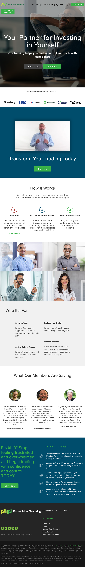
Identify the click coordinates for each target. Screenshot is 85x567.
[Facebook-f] (2, 528)
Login (67, 4)
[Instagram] (16, 528)
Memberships (36, 4)
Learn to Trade (48, 532)
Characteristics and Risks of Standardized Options (69, 545)
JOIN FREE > (14, 233)
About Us (46, 523)
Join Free (77, 4)
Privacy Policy (19, 534)
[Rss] (13, 528)
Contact (45, 526)
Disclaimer (28, 534)
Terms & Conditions (7, 534)
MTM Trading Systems (53, 4)
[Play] (9, 528)
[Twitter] (6, 528)
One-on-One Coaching (51, 529)
